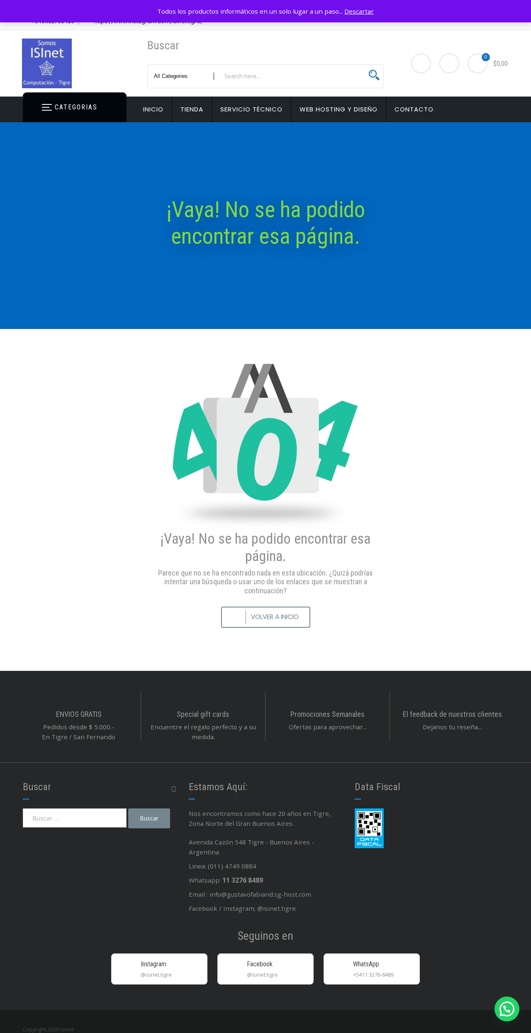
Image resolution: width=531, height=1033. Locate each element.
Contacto (414, 109)
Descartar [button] (359, 11)
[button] (506, 1009)
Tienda (191, 109)
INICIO (153, 109)
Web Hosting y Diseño (339, 109)
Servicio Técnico (251, 109)
